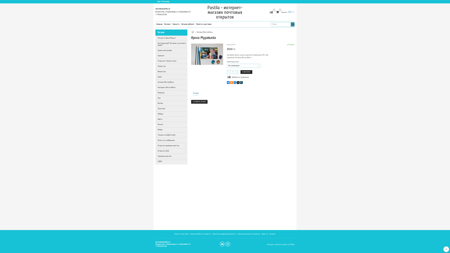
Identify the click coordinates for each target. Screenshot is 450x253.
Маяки (160, 130)
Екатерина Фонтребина (166, 88)
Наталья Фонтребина (205, 32)
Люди (160, 77)
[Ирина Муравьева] (207, 54)
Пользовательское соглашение (249, 234)
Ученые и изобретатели (166, 135)
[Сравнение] (271, 12)
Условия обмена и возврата (200, 234)
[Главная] (193, 32)
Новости (176, 24)
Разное (160, 125)
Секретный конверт (165, 51)
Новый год (162, 66)
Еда (159, 98)
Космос (160, 103)
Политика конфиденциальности (224, 234)
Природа (161, 93)
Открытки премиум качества (168, 146)
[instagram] (227, 244)
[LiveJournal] (241, 82)
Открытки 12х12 (163, 151)
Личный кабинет (187, 24)
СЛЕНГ (160, 162)
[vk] (222, 244)
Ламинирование (233, 62)
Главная (159, 24)
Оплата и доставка (204, 24)
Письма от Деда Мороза (167, 38)
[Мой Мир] (234, 82)
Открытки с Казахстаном (167, 61)
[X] (238, 82)
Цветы (160, 119)
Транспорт (161, 109)
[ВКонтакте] (228, 82)
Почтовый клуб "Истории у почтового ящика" (172, 44)
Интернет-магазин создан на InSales (281, 245)
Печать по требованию (166, 140)
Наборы (160, 114)
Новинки (161, 56)
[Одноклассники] (231, 82)
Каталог (167, 24)
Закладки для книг (165, 156)
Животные (162, 72)
